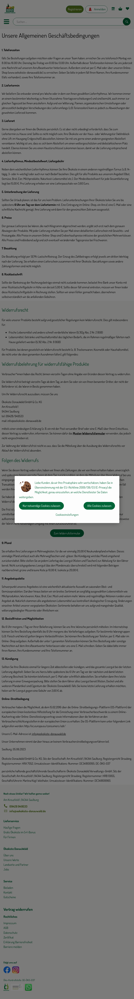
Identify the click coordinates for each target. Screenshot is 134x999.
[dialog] (67, 499)
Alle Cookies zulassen (99, 506)
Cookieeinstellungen (67, 514)
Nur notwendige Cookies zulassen (41, 506)
